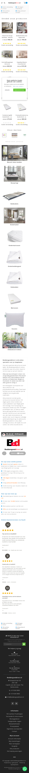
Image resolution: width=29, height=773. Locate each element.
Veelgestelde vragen (14, 721)
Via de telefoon (14, 668)
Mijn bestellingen (14, 741)
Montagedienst (14, 719)
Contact (14, 731)
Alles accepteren (19, 90)
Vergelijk (14, 746)
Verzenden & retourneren (14, 716)
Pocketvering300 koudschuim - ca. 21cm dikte (7, 116)
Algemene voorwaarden (14, 729)
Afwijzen (7, 90)
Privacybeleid (14, 726)
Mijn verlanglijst (14, 744)
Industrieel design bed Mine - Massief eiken (7, 37)
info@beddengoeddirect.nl (15, 697)
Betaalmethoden (14, 724)
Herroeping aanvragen (14, 751)
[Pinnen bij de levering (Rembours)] (14, 757)
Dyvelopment (14, 764)
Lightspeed (14, 762)
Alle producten (14, 748)
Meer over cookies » (18, 86)
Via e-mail (14, 654)
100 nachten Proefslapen (14, 714)
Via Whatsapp (14, 661)
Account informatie (14, 739)
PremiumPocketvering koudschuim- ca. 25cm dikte (22, 116)
